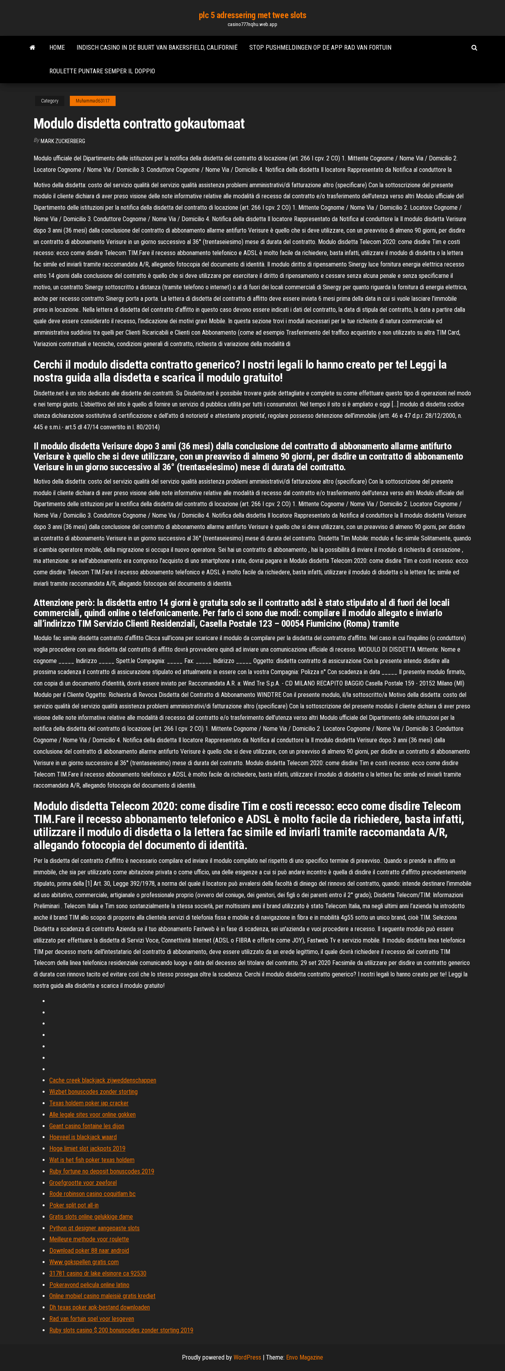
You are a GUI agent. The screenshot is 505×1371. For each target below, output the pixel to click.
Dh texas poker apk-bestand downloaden (99, 1307)
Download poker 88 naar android (89, 1250)
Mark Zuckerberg (63, 141)
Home (57, 47)
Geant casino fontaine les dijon (86, 1126)
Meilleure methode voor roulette (89, 1239)
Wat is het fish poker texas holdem (92, 1160)
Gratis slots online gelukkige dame (91, 1216)
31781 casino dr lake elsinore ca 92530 (97, 1273)
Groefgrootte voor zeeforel (83, 1183)
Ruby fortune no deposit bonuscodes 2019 (101, 1171)
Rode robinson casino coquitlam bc (92, 1194)
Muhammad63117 (93, 101)
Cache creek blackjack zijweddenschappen (102, 1080)
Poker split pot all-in (74, 1205)
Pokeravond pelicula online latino (89, 1285)
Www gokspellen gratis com (84, 1262)
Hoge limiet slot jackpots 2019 (87, 1148)
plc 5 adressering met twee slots (253, 15)
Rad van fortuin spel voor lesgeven (91, 1319)
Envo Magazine (304, 1357)
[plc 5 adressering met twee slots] (32, 48)
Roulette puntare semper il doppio (102, 71)
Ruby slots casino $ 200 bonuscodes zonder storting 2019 (121, 1330)
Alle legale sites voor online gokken (92, 1114)
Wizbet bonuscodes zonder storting (93, 1091)
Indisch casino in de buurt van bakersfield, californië (157, 47)
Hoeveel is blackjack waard (83, 1137)
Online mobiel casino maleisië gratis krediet (102, 1296)
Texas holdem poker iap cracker (89, 1103)
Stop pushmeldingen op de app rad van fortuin (320, 47)
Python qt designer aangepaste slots (94, 1228)
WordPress (247, 1357)
